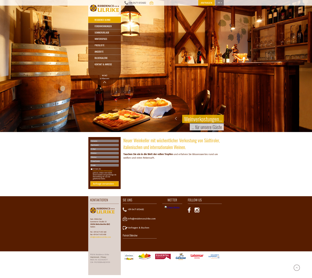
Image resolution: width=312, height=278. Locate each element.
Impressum (94, 257)
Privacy (103, 257)
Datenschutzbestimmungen (102, 171)
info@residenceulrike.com (100, 237)
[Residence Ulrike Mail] (151, 3)
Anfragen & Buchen (138, 227)
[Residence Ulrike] (104, 8)
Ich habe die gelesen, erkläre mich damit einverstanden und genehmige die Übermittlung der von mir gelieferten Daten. (104, 174)
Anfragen (206, 2)
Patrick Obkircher (130, 235)
